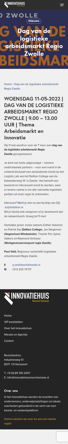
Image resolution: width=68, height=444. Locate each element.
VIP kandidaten (13, 322)
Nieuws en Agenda (15, 334)
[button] (62, 5)
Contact (9, 341)
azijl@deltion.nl (14, 207)
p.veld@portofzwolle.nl (26, 265)
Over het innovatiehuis (18, 328)
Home (8, 84)
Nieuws (33, 21)
